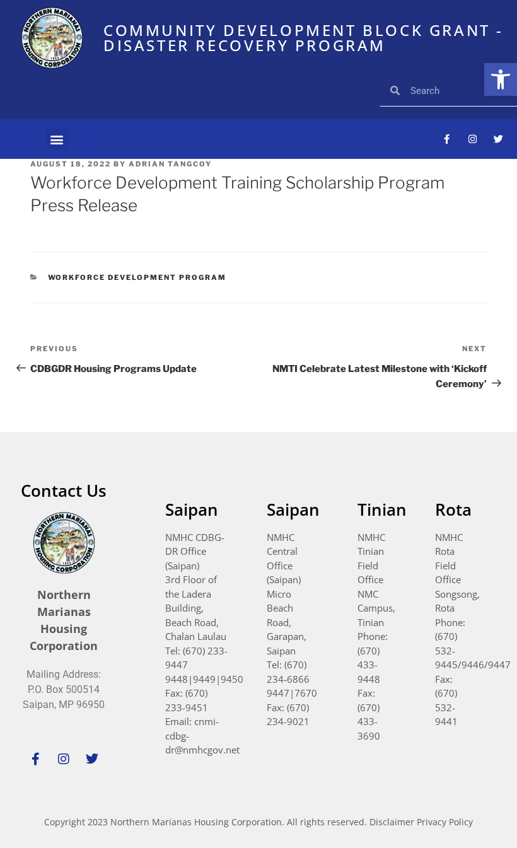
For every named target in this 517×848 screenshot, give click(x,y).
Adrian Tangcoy (170, 164)
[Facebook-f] (446, 139)
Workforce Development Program (137, 277)
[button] (500, 79)
